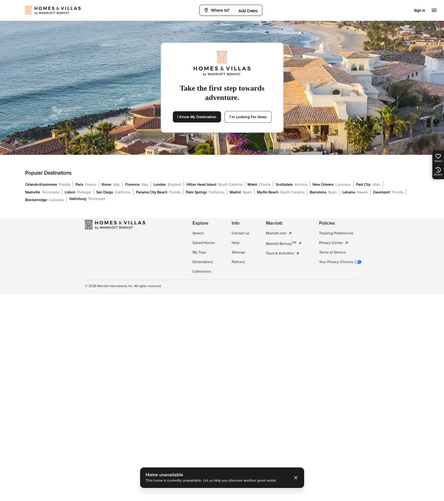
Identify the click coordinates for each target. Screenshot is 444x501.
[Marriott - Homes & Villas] (115, 224)
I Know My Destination (197, 117)
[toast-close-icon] (295, 477)
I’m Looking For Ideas (248, 117)
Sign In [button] (419, 10)
